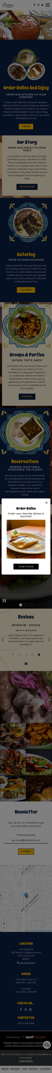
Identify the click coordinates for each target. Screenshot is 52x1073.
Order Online (26, 566)
